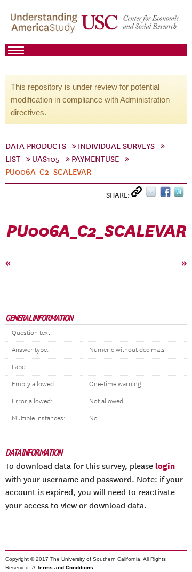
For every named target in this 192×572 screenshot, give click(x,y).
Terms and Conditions (65, 567)
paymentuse (95, 159)
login (165, 466)
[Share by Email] (153, 194)
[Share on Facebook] (166, 194)
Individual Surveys (116, 146)
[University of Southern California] (130, 27)
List (12, 159)
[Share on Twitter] (180, 194)
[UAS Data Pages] (45, 27)
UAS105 (46, 159)
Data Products (35, 146)
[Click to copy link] (138, 194)
